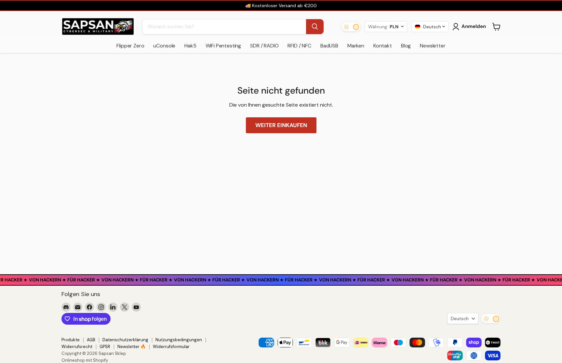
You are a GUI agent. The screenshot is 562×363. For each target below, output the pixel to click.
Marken (355, 45)
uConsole (164, 45)
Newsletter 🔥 (131, 346)
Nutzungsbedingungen (178, 340)
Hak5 (190, 45)
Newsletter (432, 45)
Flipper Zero (130, 45)
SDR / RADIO (264, 45)
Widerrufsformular (171, 346)
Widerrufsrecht (76, 346)
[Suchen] (315, 26)
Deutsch (460, 318)
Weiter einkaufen (281, 125)
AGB (91, 340)
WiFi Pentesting (223, 45)
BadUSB (329, 45)
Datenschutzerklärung (125, 340)
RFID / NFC (299, 45)
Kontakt (382, 45)
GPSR (105, 346)
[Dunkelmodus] (351, 27)
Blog (406, 45)
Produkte (70, 340)
